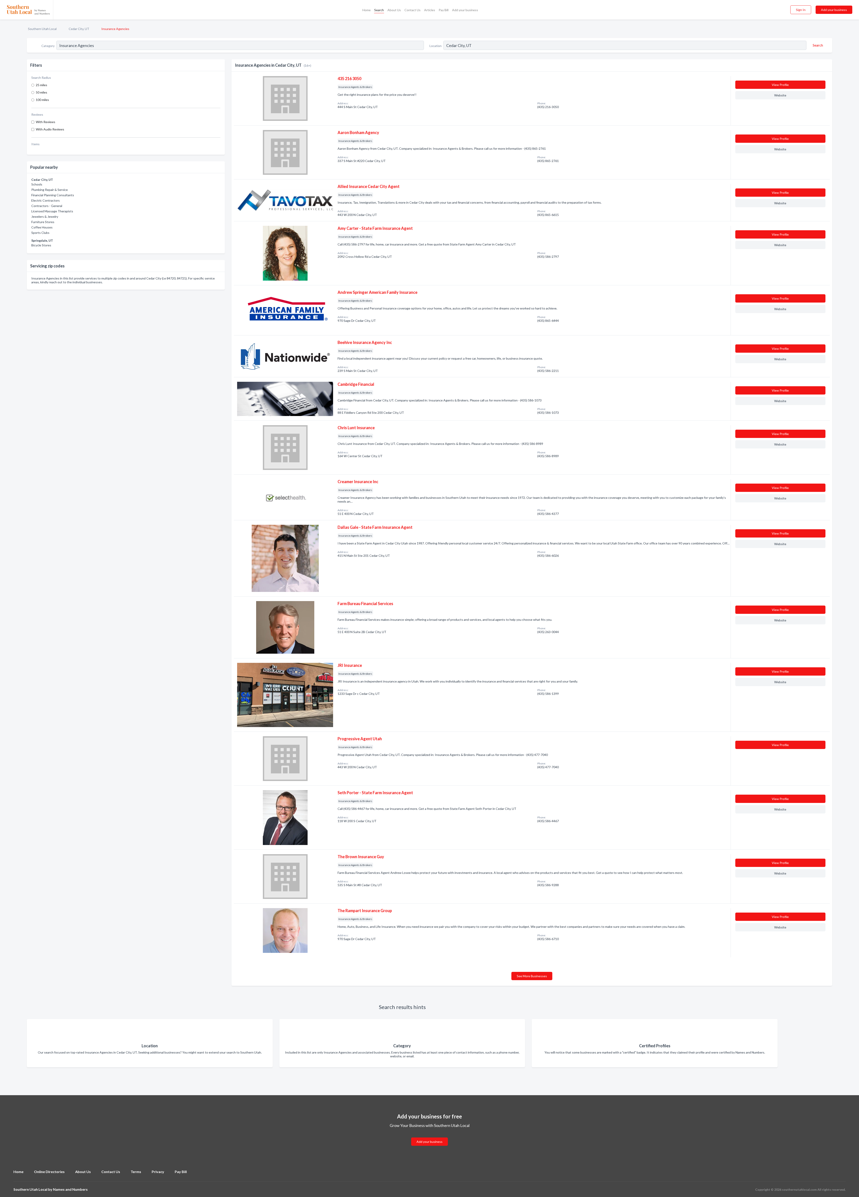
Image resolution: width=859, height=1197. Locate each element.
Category (48, 46)
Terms (136, 1171)
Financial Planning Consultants (52, 195)
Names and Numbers (70, 1189)
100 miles (42, 100)
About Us (394, 10)
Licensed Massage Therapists (52, 211)
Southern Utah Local (42, 29)
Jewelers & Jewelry (44, 216)
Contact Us (412, 10)
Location (436, 46)
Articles (429, 10)
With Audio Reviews (50, 129)
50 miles (41, 92)
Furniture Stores (42, 222)
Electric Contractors (45, 200)
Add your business (465, 10)
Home (366, 10)
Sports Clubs (40, 233)
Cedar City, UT (79, 29)
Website (780, 95)
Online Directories (49, 1171)
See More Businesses (532, 976)
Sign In (801, 10)
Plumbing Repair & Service (49, 190)
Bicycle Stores (41, 245)
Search (379, 10)
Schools (36, 184)
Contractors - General (46, 206)
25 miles (41, 85)
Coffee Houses (42, 227)
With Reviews (45, 122)
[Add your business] (429, 1136)
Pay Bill (444, 10)
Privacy (158, 1171)
